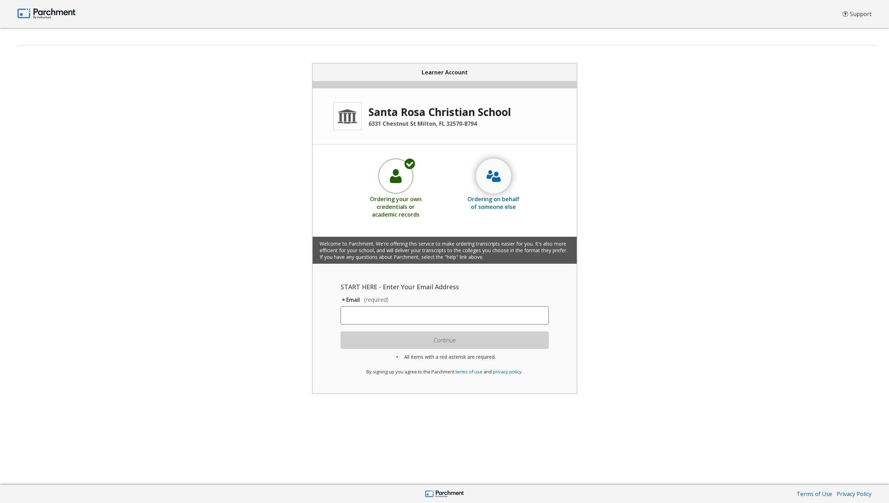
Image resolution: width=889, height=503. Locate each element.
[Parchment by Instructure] (444, 494)
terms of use (469, 371)
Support (861, 14)
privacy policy (507, 371)
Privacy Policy (854, 494)
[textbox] (448, 315)
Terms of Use (814, 494)
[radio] (396, 188)
